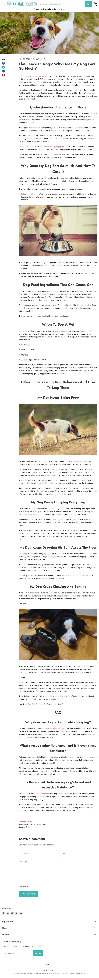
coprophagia (48, 464)
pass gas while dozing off (56, 728)
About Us (53, 970)
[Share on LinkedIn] (3, 71)
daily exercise (59, 331)
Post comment (28, 894)
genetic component (42, 793)
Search (45, 970)
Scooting (23, 553)
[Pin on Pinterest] (3, 75)
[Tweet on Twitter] (3, 67)
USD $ (48, 965)
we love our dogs (39, 76)
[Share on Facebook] (3, 63)
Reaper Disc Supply (66, 973)
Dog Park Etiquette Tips (37, 704)
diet (84, 760)
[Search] (88, 4)
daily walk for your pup (52, 146)
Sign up (38, 953)
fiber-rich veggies (84, 305)
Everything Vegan (81, 973)
